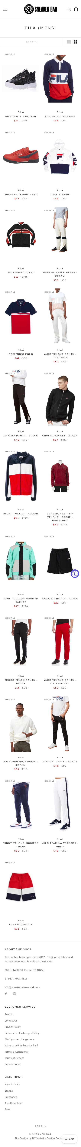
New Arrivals (12, 1084)
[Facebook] (6, 994)
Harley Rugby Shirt (60, 116)
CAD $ (39, 1126)
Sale (7, 1109)
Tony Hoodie (60, 194)
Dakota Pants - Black (21, 435)
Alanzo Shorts (21, 924)
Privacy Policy (13, 1027)
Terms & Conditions (16, 1052)
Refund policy (13, 1064)
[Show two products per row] (75, 42)
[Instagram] (14, 994)
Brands (9, 1091)
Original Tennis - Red (21, 194)
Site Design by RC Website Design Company (41, 1138)
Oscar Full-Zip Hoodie (21, 513)
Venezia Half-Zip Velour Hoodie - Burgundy (60, 517)
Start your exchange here (19, 1039)
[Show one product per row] (69, 42)
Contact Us (11, 1020)
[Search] (69, 9)
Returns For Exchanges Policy (22, 1033)
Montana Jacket (21, 272)
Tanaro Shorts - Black (60, 598)
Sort (30, 42)
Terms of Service (14, 1058)
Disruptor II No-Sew (21, 116)
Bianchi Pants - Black (60, 761)
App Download (13, 1103)
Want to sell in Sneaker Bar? (21, 1045)
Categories (11, 1097)
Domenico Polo (21, 354)
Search (8, 1014)
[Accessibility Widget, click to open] (75, 573)
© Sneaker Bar (40, 1134)
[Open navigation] (5, 9)
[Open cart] (76, 9)
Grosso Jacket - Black (60, 435)
